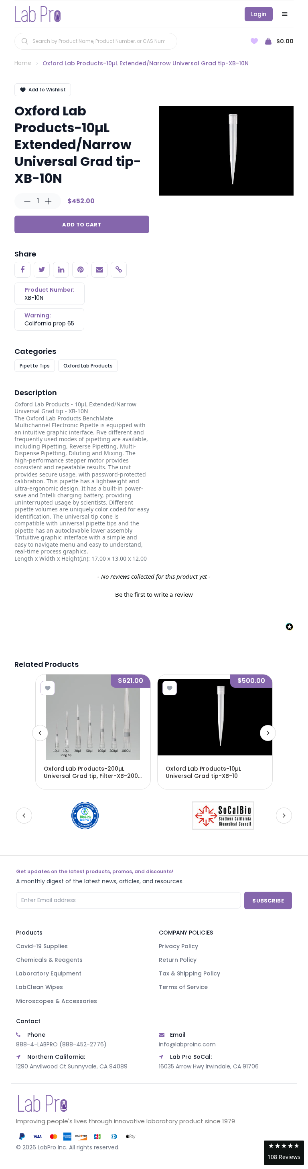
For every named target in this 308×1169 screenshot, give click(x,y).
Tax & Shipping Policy (189, 973)
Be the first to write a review (154, 594)
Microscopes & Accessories (56, 1001)
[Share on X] (42, 270)
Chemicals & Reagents (49, 960)
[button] (154, 593)
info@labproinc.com (187, 1044)
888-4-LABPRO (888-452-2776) (61, 1044)
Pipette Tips (35, 365)
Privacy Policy (178, 946)
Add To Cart (81, 224)
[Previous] (40, 733)
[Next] (268, 733)
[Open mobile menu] (285, 14)
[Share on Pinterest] (80, 270)
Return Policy (178, 960)
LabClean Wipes (39, 987)
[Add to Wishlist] (48, 688)
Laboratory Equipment (48, 973)
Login (258, 14)
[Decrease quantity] (27, 201)
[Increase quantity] (48, 201)
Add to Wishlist (47, 89)
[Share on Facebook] (22, 270)
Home (22, 63)
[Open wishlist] (254, 41)
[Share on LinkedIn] (61, 270)
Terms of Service (183, 987)
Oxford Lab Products (88, 365)
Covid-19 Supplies (42, 946)
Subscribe (268, 901)
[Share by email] (99, 270)
